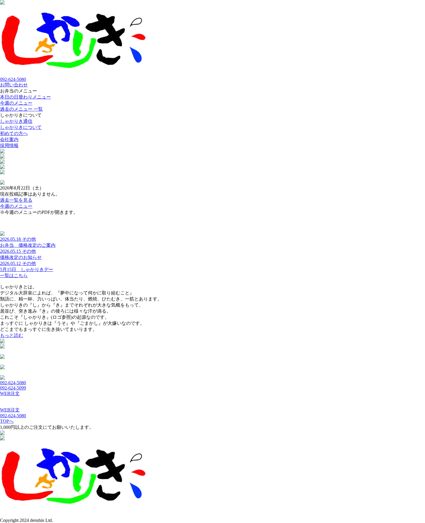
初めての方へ (14, 133)
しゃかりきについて (21, 127)
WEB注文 (10, 393)
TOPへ (7, 421)
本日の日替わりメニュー (25, 96)
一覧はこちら (14, 275)
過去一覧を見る (16, 200)
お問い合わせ (14, 84)
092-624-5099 (13, 387)
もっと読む (11, 335)
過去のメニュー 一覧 (21, 109)
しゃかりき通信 (16, 121)
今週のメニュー (16, 103)
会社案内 (9, 139)
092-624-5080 (13, 79)
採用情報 (9, 145)
